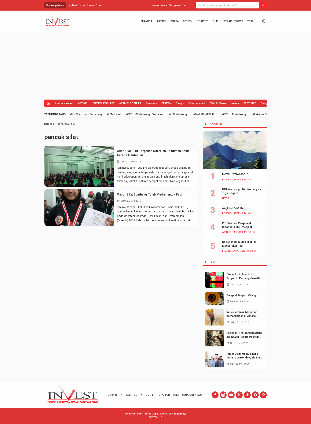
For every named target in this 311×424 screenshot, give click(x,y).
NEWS (225, 198)
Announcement (64, 103)
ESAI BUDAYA (218, 103)
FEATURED (250, 103)
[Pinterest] (263, 394)
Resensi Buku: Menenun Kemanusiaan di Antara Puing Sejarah (241, 315)
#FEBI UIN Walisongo (235, 114)
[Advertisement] (155, 63)
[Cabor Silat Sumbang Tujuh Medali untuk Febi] (79, 207)
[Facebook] (215, 394)
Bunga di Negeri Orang (241, 295)
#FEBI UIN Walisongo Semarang (145, 114)
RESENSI (227, 179)
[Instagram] (223, 394)
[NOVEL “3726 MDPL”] (235, 150)
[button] (263, 5)
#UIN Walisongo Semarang (86, 114)
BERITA (175, 21)
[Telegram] (255, 394)
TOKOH (251, 21)
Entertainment (197, 103)
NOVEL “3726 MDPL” (235, 174)
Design (180, 103)
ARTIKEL (161, 21)
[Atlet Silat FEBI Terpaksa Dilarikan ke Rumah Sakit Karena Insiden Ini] (79, 166)
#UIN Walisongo (179, 114)
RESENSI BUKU (242, 179)
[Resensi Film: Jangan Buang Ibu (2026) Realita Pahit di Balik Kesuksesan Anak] (214, 338)
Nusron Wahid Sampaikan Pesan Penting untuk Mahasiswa (103, 5)
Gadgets (266, 103)
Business (151, 103)
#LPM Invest (114, 114)
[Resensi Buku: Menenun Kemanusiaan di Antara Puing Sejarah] (214, 317)
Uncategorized (248, 251)
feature (234, 103)
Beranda (146, 21)
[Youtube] (231, 394)
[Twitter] (239, 394)
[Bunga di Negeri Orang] (214, 298)
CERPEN (187, 21)
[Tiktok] (247, 394)
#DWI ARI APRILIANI (205, 114)
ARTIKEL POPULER (103, 103)
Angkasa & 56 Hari (234, 208)
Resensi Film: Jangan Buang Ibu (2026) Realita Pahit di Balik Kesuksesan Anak (244, 336)
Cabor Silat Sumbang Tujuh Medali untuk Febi (149, 194)
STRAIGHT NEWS (233, 21)
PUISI (216, 21)
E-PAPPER (203, 21)
